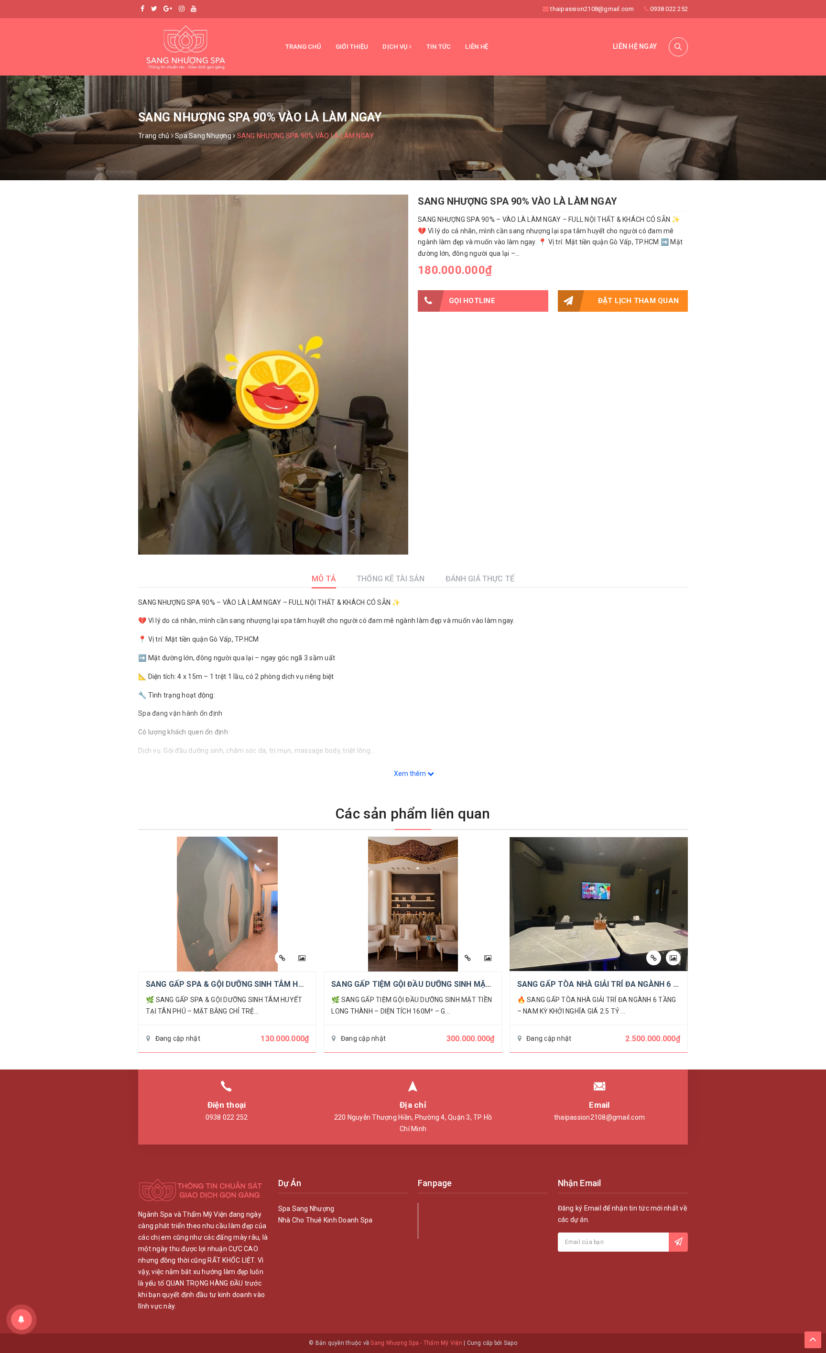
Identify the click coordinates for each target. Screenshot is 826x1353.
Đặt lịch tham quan (638, 300)
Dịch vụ (395, 46)
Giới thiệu (352, 46)
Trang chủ (303, 46)
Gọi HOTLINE (472, 300)
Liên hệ (476, 46)
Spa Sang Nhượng (306, 1208)
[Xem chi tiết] (282, 957)
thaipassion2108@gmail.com (592, 8)
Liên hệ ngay (635, 46)
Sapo (510, 1343)
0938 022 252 (669, 8)
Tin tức (438, 46)
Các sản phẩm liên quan (413, 813)
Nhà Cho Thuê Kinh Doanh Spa (325, 1220)
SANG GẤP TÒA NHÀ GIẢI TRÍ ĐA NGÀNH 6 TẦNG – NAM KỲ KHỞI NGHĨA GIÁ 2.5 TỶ (667, 984)
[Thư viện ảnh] (301, 957)
